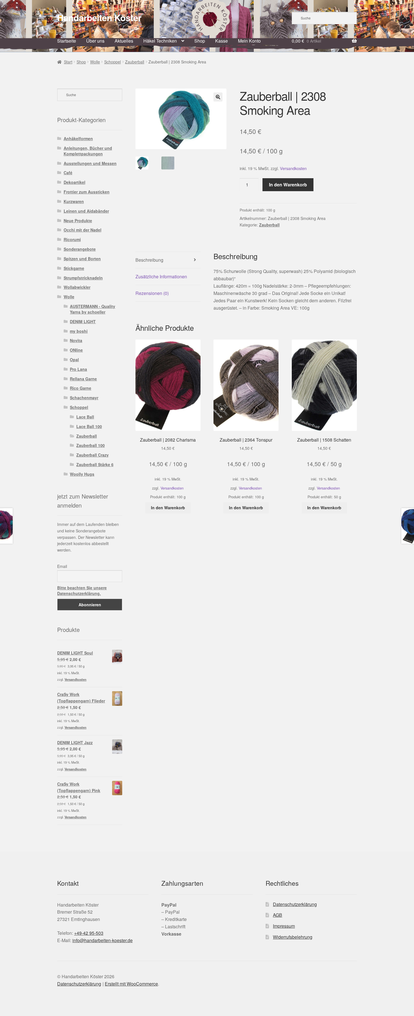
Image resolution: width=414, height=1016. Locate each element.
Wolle (95, 62)
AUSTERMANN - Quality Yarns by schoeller (92, 309)
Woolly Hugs (82, 474)
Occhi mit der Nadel (82, 230)
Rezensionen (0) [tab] (152, 293)
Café (68, 172)
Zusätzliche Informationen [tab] (161, 276)
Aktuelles (124, 41)
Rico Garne (80, 388)
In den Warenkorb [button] (168, 507)
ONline (76, 350)
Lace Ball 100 (89, 426)
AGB (277, 915)
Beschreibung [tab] (149, 260)
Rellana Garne (83, 379)
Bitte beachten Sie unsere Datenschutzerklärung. (82, 590)
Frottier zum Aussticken (87, 192)
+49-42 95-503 (88, 933)
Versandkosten (293, 168)
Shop (199, 41)
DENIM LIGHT (83, 321)
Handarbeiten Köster (99, 17)
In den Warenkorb (288, 184)
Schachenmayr (84, 397)
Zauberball (134, 62)
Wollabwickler (77, 287)
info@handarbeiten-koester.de (102, 940)
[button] (217, 97)
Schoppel (112, 62)
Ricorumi (72, 239)
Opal (74, 359)
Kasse (221, 41)
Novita (76, 340)
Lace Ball (85, 417)
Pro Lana (78, 369)
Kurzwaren (74, 201)
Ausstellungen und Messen (90, 163)
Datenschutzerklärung (295, 904)
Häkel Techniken (160, 41)
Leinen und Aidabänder (86, 211)
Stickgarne (74, 268)
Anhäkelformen (78, 138)
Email (62, 566)
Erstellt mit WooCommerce (131, 983)
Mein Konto (249, 41)
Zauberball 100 (90, 445)
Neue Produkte (78, 220)
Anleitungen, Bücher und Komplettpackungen (88, 151)
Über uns (95, 41)
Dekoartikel (74, 182)
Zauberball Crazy (92, 455)
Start (68, 62)
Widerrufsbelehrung (292, 937)
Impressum (284, 926)
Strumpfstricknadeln (83, 278)
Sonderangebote (80, 249)
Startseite (66, 41)
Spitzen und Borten (82, 258)
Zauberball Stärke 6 (94, 464)
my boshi (79, 331)
